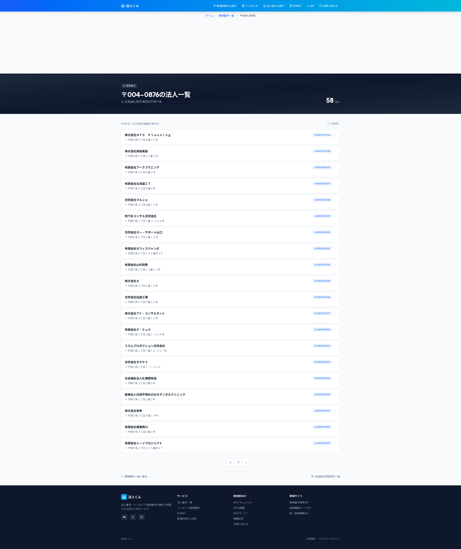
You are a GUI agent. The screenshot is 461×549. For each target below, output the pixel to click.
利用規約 (311, 538)
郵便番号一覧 (226, 15)
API (312, 5)
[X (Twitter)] (133, 517)
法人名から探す (275, 5)
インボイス (251, 5)
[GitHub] (141, 517)
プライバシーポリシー (329, 538)
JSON (335, 123)
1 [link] (222, 462)
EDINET (297, 5)
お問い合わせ (330, 5)
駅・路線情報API (299, 513)
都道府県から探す (227, 5)
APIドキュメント (242, 502)
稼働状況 (238, 518)
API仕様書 (239, 507)
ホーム (209, 15)
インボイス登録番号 (188, 507)
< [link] (215, 462)
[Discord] (124, 517)
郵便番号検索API (299, 502)
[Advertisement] (230, 46)
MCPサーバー (241, 513)
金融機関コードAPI (300, 507)
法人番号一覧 (184, 502)
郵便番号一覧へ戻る (136, 476)
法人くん (132, 6)
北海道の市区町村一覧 (327, 476)
